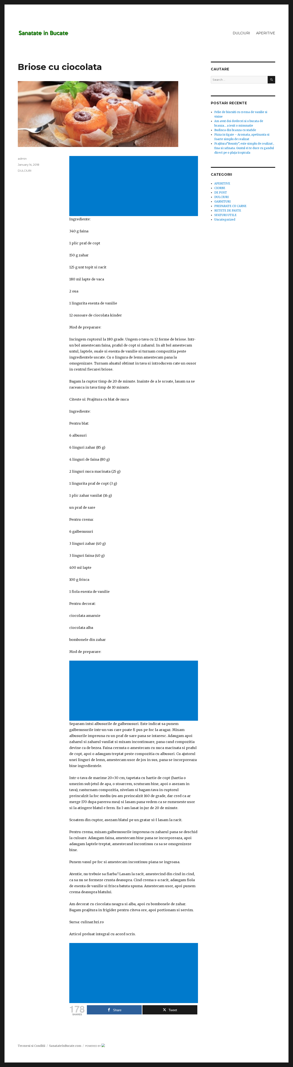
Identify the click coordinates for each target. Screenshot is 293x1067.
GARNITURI (222, 201)
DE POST (220, 192)
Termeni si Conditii (31, 1046)
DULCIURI (241, 33)
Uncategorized (224, 219)
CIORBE (219, 188)
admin (22, 158)
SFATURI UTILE (225, 215)
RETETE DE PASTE (227, 210)
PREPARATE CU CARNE (230, 206)
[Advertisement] (134, 186)
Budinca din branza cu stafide (235, 130)
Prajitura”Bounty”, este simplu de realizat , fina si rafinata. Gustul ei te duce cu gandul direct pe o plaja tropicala (244, 148)
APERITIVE (265, 33)
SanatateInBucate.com (65, 1046)
